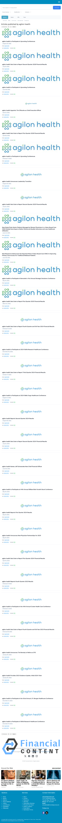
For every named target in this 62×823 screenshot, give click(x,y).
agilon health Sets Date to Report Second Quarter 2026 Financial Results (24, 64)
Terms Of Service (45, 751)
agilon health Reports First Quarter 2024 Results (17, 512)
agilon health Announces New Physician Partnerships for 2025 (21, 535)
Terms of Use (32, 819)
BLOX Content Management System (11, 820)
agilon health (7, 45)
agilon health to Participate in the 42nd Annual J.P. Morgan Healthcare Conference (27, 698)
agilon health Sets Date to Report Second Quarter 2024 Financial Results (24, 441)
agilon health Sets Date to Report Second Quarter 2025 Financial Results (24, 204)
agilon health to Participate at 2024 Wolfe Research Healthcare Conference (25, 349)
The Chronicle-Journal (11, 819)
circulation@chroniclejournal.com (50, 805)
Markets (5, 17)
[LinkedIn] (33, 756)
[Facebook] (29, 756)
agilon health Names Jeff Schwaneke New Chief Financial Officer (22, 466)
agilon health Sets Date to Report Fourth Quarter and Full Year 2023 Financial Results (28, 629)
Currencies (14, 20)
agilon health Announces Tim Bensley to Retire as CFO (19, 652)
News (9, 20)
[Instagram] (36, 756)
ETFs (18, 17)
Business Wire (6, 48)
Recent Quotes (6, 12)
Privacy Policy (35, 751)
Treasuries (26, 20)
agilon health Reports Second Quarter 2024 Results (18, 418)
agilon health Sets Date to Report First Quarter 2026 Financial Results (23, 133)
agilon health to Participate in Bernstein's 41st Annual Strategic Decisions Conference (28, 278)
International (20, 20)
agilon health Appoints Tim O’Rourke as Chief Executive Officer (21, 110)
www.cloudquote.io (42, 748)
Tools (24, 17)
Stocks (12, 17)
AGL (14, 48)
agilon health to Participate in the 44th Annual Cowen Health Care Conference (26, 606)
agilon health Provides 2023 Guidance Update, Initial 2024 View (22, 675)
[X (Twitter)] (25, 756)
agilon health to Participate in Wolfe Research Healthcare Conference (23, 721)
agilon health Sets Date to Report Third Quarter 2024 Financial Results (24, 372)
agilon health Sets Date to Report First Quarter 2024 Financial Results (23, 558)
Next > (14, 26)
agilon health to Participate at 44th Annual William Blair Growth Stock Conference (27, 489)
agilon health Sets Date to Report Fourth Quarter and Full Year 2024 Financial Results (28, 326)
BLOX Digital (22, 820)
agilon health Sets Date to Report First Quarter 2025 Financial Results (23, 301)
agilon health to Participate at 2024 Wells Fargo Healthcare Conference (24, 395)
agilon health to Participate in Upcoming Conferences (18, 41)
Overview (5, 20)
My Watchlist (17, 12)
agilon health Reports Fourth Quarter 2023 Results (17, 581)
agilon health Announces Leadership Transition (16, 181)
